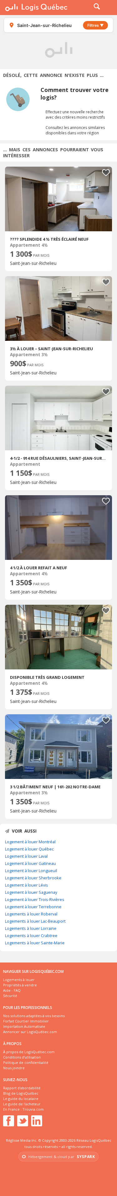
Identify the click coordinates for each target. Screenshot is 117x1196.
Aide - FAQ (12, 990)
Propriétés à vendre (20, 985)
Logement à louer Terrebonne (33, 906)
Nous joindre (14, 1067)
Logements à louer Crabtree (31, 935)
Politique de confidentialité (25, 1062)
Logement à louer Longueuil (31, 870)
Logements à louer (19, 979)
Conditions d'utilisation (22, 1057)
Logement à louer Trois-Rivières (34, 899)
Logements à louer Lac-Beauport (35, 921)
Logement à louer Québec (29, 849)
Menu (108, 7)
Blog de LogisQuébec (20, 1093)
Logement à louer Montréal (30, 842)
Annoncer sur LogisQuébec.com (30, 1031)
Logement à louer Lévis (26, 885)
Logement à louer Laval (26, 856)
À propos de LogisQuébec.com (29, 1051)
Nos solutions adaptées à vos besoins (34, 1015)
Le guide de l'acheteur (22, 1104)
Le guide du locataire (20, 1098)
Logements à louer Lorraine (30, 928)
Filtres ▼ (95, 25)
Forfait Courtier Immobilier (26, 1021)
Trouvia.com (33, 1109)
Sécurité (10, 995)
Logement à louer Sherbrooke (33, 878)
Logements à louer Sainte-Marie (35, 943)
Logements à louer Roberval (31, 914)
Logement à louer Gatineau (30, 863)
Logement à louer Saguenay (31, 892)
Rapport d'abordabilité (22, 1088)
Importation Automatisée (24, 1026)
